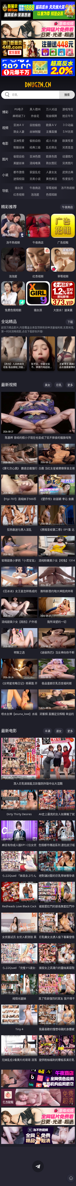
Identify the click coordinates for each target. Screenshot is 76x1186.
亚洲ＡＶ (18, 125)
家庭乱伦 (35, 172)
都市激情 (18, 172)
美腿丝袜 (18, 163)
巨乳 (59, 385)
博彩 (5, 112)
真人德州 (35, 109)
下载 (70, 322)
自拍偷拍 (35, 125)
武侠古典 (67, 172)
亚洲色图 (35, 156)
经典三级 (35, 147)
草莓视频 (51, 188)
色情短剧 (51, 194)
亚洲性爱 (18, 140)
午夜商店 (35, 188)
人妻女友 (51, 172)
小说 (5, 175)
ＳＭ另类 (67, 131)
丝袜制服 (35, 131)
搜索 (67, 94)
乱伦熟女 (51, 147)
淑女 (59, 731)
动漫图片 (67, 156)
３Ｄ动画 (67, 125)
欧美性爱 (67, 140)
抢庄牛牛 (67, 116)
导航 (5, 190)
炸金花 (35, 116)
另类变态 (67, 147)
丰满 (47, 731)
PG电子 (18, 109)
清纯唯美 (35, 163)
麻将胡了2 (19, 116)
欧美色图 (51, 156)
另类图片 (67, 163)
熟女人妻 (18, 131)
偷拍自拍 (35, 140)
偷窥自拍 (18, 156)
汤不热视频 (68, 188)
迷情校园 (18, 179)
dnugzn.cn (38, 85)
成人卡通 (51, 140)
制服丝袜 (18, 147)
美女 (47, 385)
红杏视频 (18, 194)
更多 (70, 385)
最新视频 (9, 384)
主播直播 (51, 131)
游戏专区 (67, 109)
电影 (5, 143)
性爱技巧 (67, 179)
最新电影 (9, 730)
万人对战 (51, 109)
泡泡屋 (35, 194)
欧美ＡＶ (51, 125)
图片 (5, 159)
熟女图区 (51, 163)
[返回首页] (71, 1178)
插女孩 (19, 188)
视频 (5, 128)
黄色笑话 (51, 179)
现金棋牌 (51, 116)
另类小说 (35, 179)
